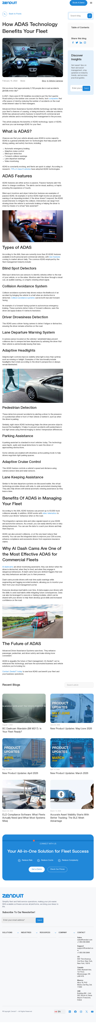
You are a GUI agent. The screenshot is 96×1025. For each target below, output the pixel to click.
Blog (44, 81)
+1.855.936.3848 (83, 942)
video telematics (49, 513)
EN (59, 1012)
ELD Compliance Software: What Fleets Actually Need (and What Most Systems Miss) (23, 818)
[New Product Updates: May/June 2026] (72, 708)
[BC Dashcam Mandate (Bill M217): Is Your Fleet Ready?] (24, 708)
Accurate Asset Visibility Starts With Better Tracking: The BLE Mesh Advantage (69, 818)
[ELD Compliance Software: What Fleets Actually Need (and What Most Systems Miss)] (24, 794)
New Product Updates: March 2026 (69, 773)
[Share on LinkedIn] (80, 42)
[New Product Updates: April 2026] (24, 752)
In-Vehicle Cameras (55, 81)
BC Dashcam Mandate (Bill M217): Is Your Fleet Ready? (21, 730)
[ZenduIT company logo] (9, 3)
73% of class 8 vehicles (21, 169)
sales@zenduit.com (84, 940)
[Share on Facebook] (73, 42)
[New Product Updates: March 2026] (72, 752)
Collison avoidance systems (23, 298)
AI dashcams (8, 567)
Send (86, 88)
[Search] (89, 15)
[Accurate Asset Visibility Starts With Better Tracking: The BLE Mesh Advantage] (72, 794)
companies (53, 99)
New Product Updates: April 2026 (20, 773)
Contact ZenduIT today (12, 671)
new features (54, 257)
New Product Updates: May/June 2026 (71, 729)
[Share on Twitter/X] (77, 42)
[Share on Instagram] (84, 42)
